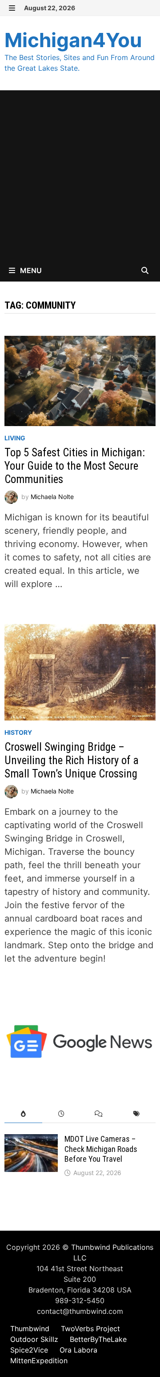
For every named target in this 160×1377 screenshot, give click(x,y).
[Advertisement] (80, 175)
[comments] (99, 1114)
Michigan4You (73, 40)
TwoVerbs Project (90, 1328)
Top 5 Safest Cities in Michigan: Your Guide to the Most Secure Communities (74, 466)
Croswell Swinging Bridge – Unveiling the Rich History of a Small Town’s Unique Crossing (71, 760)
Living (14, 438)
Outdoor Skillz (34, 1339)
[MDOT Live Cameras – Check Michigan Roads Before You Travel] (31, 1140)
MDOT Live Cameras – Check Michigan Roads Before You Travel (100, 1149)
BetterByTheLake (98, 1339)
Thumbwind (29, 1328)
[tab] (23, 1114)
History (18, 732)
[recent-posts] (61, 1114)
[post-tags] (137, 1114)
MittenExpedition (39, 1360)
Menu (30, 270)
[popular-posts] (23, 1114)
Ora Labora (78, 1349)
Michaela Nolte (52, 496)
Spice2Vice (29, 1349)
